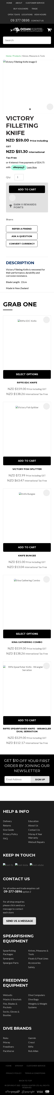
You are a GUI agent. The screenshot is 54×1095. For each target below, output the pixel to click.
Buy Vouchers (21, 8)
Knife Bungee (27, 555)
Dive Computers (36, 995)
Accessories (34, 962)
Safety (31, 967)
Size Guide (8, 829)
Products (17, 56)
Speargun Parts (11, 962)
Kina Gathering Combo (27, 642)
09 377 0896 (20, 20)
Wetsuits (7, 995)
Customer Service (35, 2)
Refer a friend (22, 228)
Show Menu (5, 30)
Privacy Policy (10, 834)
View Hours (40, 14)
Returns (7, 825)
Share (9, 219)
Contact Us (37, 20)
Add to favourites (46, 320)
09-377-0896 (13, 891)
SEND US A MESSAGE (19, 921)
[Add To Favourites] (12, 198)
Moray (6, 1042)
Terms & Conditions (35, 1073)
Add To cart (27, 460)
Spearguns (8, 958)
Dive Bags (33, 999)
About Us (33, 825)
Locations (27, 14)
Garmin (32, 1038)
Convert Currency (22, 243)
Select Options (27, 374)
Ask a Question (22, 236)
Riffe (30, 1046)
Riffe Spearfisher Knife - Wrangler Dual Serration (27, 730)
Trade (35, 8)
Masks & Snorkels (12, 999)
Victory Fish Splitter (27, 469)
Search (47, 40)
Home (9, 2)
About (19, 2)
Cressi (31, 1042)
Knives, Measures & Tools (33, 56)
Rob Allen (33, 1051)
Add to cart (27, 189)
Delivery (7, 821)
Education (33, 821)
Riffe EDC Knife (27, 382)
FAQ (5, 838)
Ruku (5, 1038)
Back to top (25, 1080)
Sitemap (19, 1066)
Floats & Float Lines (38, 958)
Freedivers (8, 1046)
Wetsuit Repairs (36, 842)
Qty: (8, 177)
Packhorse (8, 1051)
